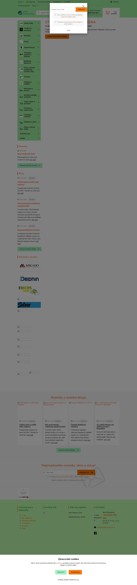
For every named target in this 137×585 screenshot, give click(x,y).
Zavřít (68, 30)
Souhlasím (75, 572)
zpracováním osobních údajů (72, 22)
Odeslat (81, 9)
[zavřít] (83, 6)
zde (77, 580)
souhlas (58, 563)
